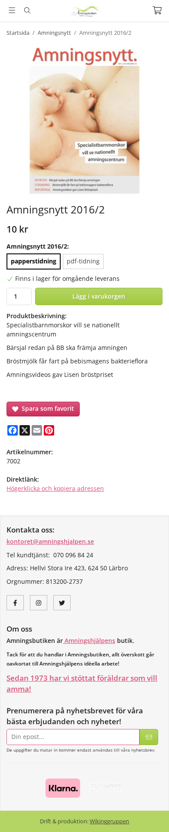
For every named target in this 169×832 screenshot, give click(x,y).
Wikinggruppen (109, 821)
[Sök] (27, 10)
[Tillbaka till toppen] (150, 813)
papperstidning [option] (33, 261)
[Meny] (12, 10)
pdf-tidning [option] (83, 261)
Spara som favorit (46, 408)
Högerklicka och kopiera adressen (55, 488)
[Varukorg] (157, 10)
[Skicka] (149, 737)
